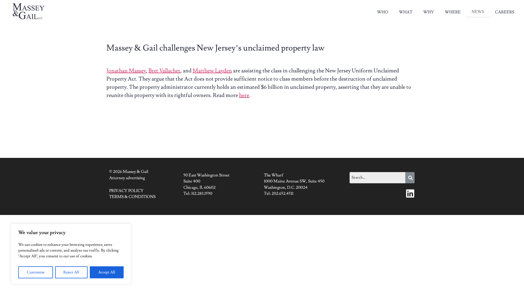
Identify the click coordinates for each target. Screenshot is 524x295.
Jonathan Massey (126, 70)
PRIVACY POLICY (126, 190)
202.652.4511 (282, 193)
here (244, 95)
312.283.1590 (201, 193)
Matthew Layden (212, 70)
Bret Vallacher (164, 70)
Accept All (106, 272)
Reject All (71, 272)
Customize (35, 272)
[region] (71, 254)
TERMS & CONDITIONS (132, 196)
